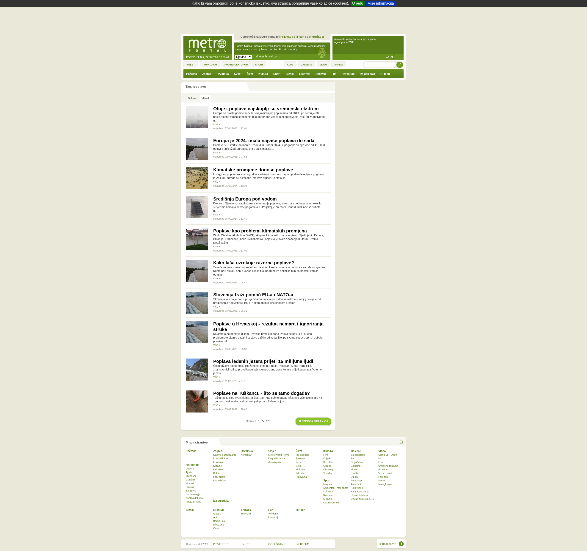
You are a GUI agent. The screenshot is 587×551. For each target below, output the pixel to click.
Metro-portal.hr (207, 45)
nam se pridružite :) (311, 36)
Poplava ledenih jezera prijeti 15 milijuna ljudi (263, 361)
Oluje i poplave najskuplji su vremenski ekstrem (266, 108)
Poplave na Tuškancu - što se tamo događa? (261, 393)
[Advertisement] (294, 19)
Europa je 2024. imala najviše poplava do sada (263, 140)
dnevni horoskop (268, 56)
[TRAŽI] (399, 64)
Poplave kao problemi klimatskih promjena (260, 230)
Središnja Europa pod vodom (245, 198)
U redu (357, 3)
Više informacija (381, 3)
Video (382, 451)
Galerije (356, 451)
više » (217, 124)
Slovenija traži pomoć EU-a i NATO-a (253, 294)
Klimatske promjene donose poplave (253, 169)
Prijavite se (287, 36)
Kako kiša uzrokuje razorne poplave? (253, 262)
